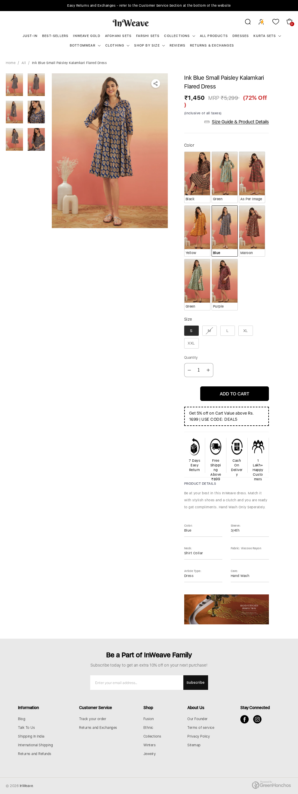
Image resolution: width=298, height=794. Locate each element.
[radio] (197, 177)
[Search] (244, 22)
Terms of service (200, 728)
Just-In (30, 36)
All (24, 63)
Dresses (241, 36)
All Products (214, 36)
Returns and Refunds (35, 754)
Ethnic (148, 728)
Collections (177, 36)
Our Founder (197, 719)
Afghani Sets (118, 36)
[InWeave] (131, 23)
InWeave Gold (86, 36)
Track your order (92, 719)
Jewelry (149, 754)
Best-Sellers (55, 36)
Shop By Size (146, 45)
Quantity (191, 358)
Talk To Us (26, 728)
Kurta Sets (264, 36)
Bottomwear (82, 45)
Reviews (177, 45)
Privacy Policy (198, 736)
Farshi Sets (147, 36)
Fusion (148, 719)
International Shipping (35, 745)
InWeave (26, 786)
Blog (21, 719)
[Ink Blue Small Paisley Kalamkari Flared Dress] (110, 150)
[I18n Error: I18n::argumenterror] (14, 84)
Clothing (115, 45)
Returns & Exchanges (212, 45)
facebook (244, 719)
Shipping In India (31, 736)
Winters (149, 745)
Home (10, 63)
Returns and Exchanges (98, 728)
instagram (257, 719)
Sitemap (194, 745)
